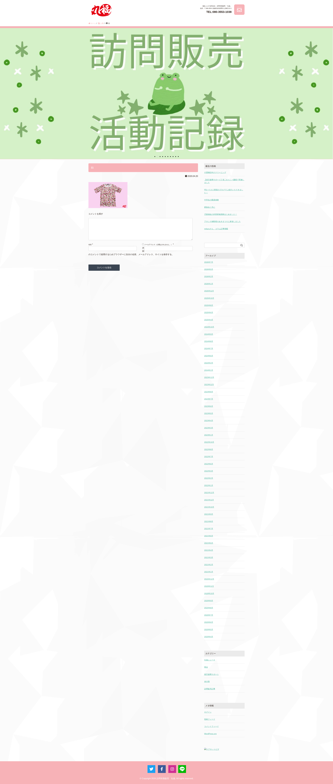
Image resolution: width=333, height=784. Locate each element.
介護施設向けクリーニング (215, 172)
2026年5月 (208, 269)
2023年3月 (208, 428)
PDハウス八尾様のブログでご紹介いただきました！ (223, 191)
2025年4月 (208, 320)
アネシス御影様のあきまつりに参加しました (222, 221)
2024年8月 (208, 341)
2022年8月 (208, 449)
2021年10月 (209, 507)
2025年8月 (208, 305)
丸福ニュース (209, 660)
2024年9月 (208, 334)
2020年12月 (209, 579)
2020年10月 (209, 593)
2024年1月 (208, 370)
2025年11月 (209, 291)
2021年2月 (208, 565)
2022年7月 (208, 457)
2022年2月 (208, 478)
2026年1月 (208, 284)
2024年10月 (209, 327)
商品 (206, 667)
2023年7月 (208, 399)
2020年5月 (208, 629)
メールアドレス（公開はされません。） (158, 245)
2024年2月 (208, 363)
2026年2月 (208, 276)
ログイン (208, 712)
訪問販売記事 (209, 689)
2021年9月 (208, 514)
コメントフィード (211, 726)
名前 (90, 245)
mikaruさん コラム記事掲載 (216, 229)
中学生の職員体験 (211, 200)
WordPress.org (210, 734)
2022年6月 (208, 464)
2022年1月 (208, 485)
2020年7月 (208, 615)
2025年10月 (209, 298)
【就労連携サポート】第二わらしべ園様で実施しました (224, 181)
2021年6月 (208, 536)
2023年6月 (208, 406)
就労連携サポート (211, 674)
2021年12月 (209, 493)
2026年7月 (208, 262)
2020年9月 (208, 601)
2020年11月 (209, 586)
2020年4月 (208, 637)
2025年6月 (208, 312)
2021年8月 (208, 521)
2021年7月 (208, 529)
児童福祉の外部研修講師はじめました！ (220, 214)
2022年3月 (208, 471)
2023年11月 (209, 384)
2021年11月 (209, 500)
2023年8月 (208, 392)
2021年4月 (208, 550)
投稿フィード (209, 719)
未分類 (207, 681)
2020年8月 (208, 608)
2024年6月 (208, 356)
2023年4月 (208, 421)
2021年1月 (208, 572)
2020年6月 (208, 622)
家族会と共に (209, 207)
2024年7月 (208, 348)
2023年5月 (208, 413)
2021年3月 (208, 557)
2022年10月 (209, 442)
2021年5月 (208, 543)
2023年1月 (208, 435)
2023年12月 (209, 377)
